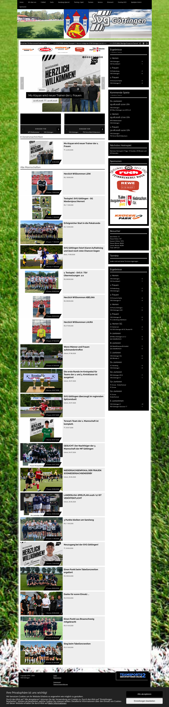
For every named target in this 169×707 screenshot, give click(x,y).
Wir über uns (32, 2)
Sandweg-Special (63, 2)
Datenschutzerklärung (60, 684)
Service (100, 2)
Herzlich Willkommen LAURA (78, 322)
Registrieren (146, 11)
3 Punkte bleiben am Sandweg (79, 520)
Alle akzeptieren (144, 694)
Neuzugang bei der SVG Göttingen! (81, 544)
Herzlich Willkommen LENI (77, 174)
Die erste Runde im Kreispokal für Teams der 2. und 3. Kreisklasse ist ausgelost (80, 374)
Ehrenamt (110, 2)
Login (138, 11)
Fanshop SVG (122, 2)
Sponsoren (23, 7)
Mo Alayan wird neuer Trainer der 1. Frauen (55, 95)
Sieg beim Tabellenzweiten (77, 643)
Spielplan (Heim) (136, 2)
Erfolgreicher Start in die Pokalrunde (82, 223)
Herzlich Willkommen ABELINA (79, 297)
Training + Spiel (78, 2)
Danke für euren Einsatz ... (76, 594)
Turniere (90, 2)
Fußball (43, 2)
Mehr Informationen (57, 703)
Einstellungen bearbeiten (144, 701)
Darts (52, 2)
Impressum (57, 682)
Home (21, 2)
